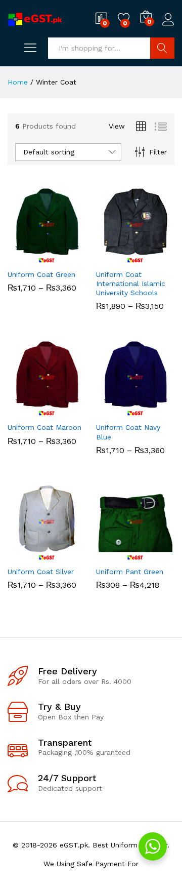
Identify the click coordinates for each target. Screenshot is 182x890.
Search (162, 48)
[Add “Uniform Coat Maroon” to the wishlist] (68, 410)
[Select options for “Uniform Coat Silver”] (22, 554)
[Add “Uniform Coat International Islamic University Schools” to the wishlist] (157, 257)
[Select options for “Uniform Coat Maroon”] (22, 410)
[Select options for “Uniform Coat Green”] (22, 257)
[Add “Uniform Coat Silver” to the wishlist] (68, 554)
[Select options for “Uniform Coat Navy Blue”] (110, 410)
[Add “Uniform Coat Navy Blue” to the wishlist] (157, 410)
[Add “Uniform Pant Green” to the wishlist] (157, 554)
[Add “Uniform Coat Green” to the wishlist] (68, 257)
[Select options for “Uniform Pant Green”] (110, 554)
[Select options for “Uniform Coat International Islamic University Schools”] (110, 257)
